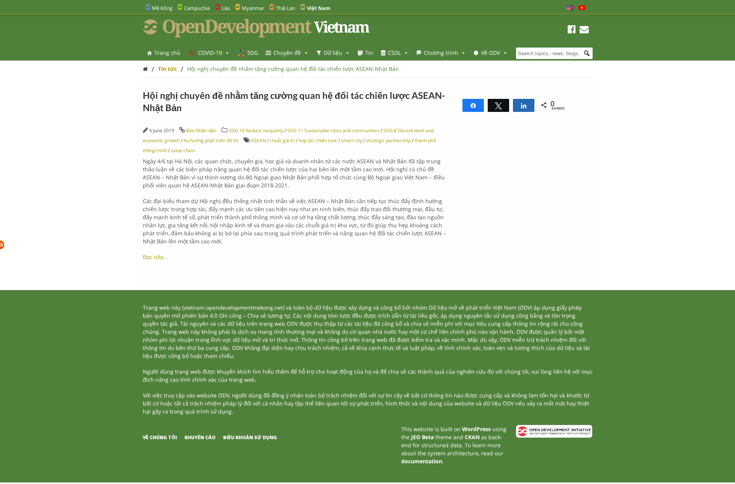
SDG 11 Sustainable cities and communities (333, 130)
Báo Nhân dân (201, 130)
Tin (369, 52)
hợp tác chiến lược (318, 140)
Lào (226, 8)
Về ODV (490, 52)
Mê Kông (162, 8)
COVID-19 (210, 52)
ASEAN (258, 140)
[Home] (145, 68)
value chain (183, 150)
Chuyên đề (287, 52)
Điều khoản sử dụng (250, 437)
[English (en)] (570, 8)
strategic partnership (388, 140)
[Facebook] (572, 30)
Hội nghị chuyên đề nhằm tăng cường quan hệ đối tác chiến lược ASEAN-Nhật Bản (293, 68)
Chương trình (441, 52)
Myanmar (253, 8)
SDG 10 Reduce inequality (256, 130)
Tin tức (167, 68)
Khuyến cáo (200, 437)
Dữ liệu (333, 52)
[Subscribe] (584, 30)
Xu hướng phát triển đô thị (210, 140)
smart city (351, 140)
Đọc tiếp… (155, 257)
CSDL (394, 52)
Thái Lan (285, 8)
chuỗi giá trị (282, 140)
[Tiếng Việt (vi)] (581, 8)
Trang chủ (167, 52)
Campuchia (197, 8)
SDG (252, 52)
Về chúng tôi (160, 437)
